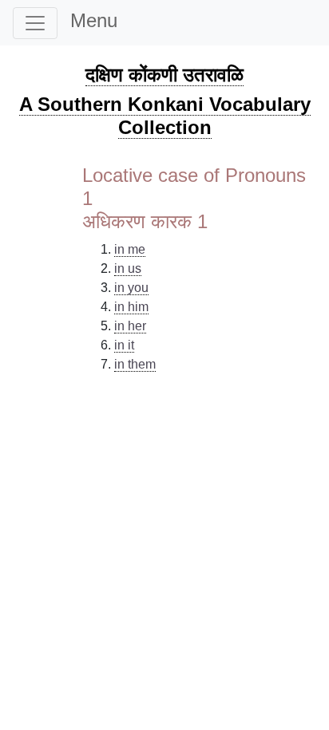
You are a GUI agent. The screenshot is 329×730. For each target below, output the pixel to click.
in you (131, 287)
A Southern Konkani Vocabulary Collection (165, 115)
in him (131, 307)
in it (124, 345)
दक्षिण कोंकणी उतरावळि (164, 74)
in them (135, 364)
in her (130, 326)
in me (129, 249)
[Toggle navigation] (35, 23)
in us (127, 268)
